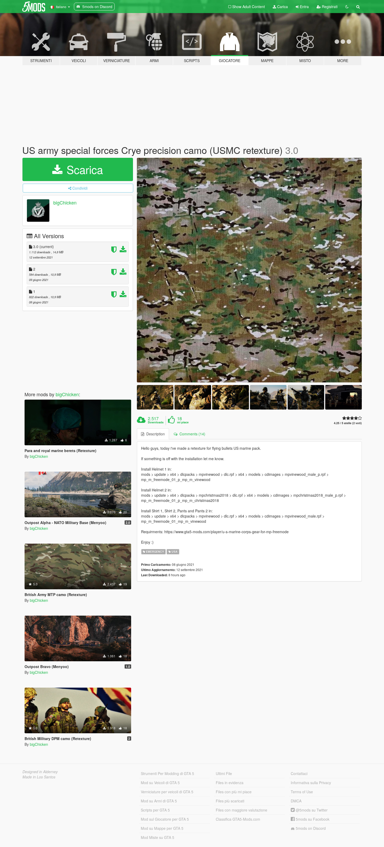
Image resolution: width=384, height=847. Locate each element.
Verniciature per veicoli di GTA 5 (167, 791)
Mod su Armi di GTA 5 (159, 800)
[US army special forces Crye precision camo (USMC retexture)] (249, 270)
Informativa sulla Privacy (311, 782)
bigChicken (65, 202)
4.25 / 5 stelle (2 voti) (348, 423)
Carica (282, 6)
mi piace (183, 422)
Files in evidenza (229, 782)
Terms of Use (302, 791)
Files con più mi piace (234, 791)
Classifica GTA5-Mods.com (238, 819)
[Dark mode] (346, 6)
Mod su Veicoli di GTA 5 (160, 782)
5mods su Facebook (312, 819)
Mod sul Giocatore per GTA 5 (165, 819)
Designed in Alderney (40, 771)
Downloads (156, 422)
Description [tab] (154, 433)
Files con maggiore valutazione (241, 810)
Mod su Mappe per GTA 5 (162, 828)
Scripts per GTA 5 (155, 810)
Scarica (83, 169)
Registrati (329, 6)
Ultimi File (224, 773)
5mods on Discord (310, 828)
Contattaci (299, 773)
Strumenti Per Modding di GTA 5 (167, 773)
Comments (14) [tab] (191, 433)
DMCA (296, 800)
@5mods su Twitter (311, 810)
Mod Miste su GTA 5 (157, 837)
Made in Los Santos (38, 776)
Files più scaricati (230, 800)
